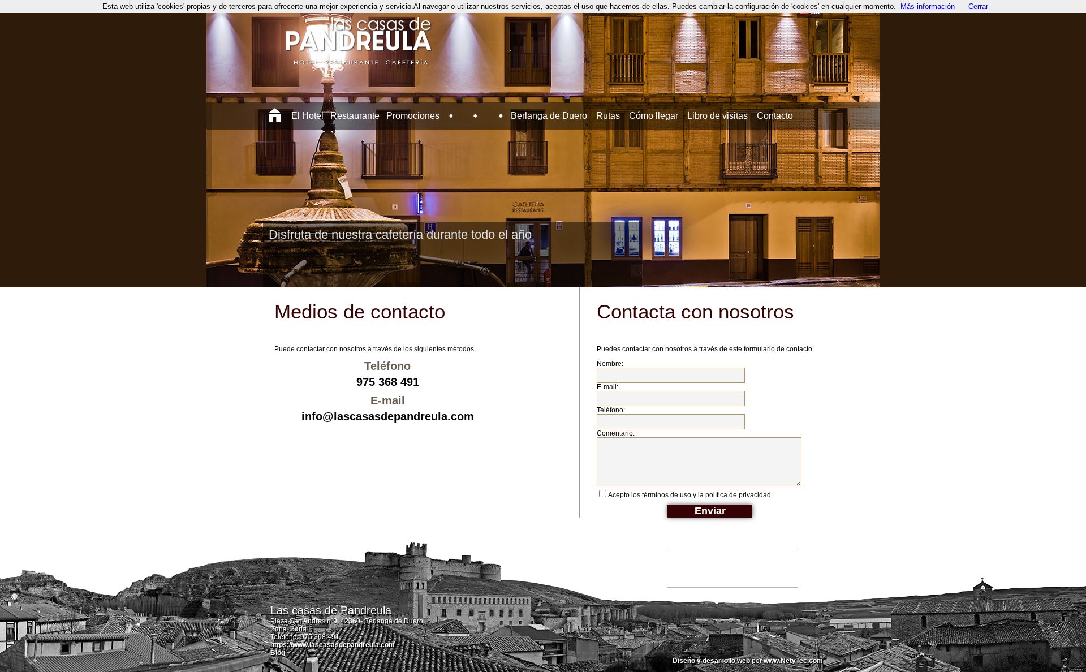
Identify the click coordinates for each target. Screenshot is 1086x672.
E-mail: (607, 387)
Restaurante (355, 115)
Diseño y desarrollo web (711, 661)
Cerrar (978, 6)
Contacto (775, 115)
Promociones (412, 115)
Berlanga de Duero (549, 115)
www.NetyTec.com (793, 661)
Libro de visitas (717, 115)
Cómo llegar (653, 115)
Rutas (608, 115)
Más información (927, 6)
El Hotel (307, 115)
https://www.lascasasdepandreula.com (332, 645)
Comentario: (616, 433)
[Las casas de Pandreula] (359, 56)
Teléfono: (611, 410)
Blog (277, 653)
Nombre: (610, 364)
